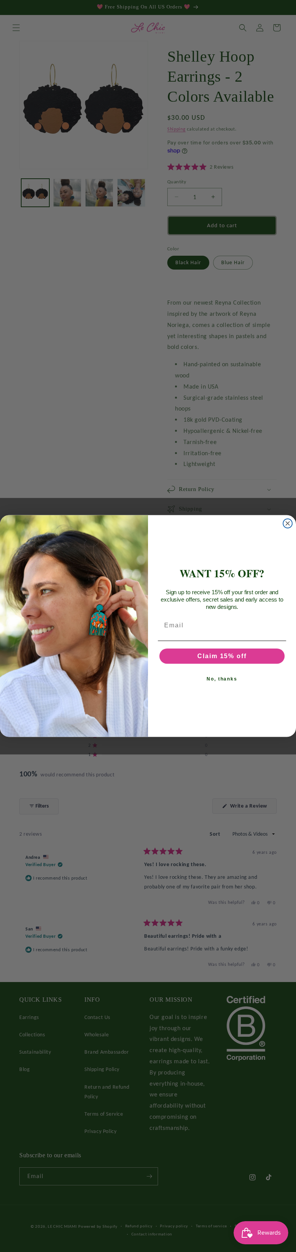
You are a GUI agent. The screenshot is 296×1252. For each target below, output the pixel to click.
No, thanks (222, 679)
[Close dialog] (288, 523)
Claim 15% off (221, 656)
